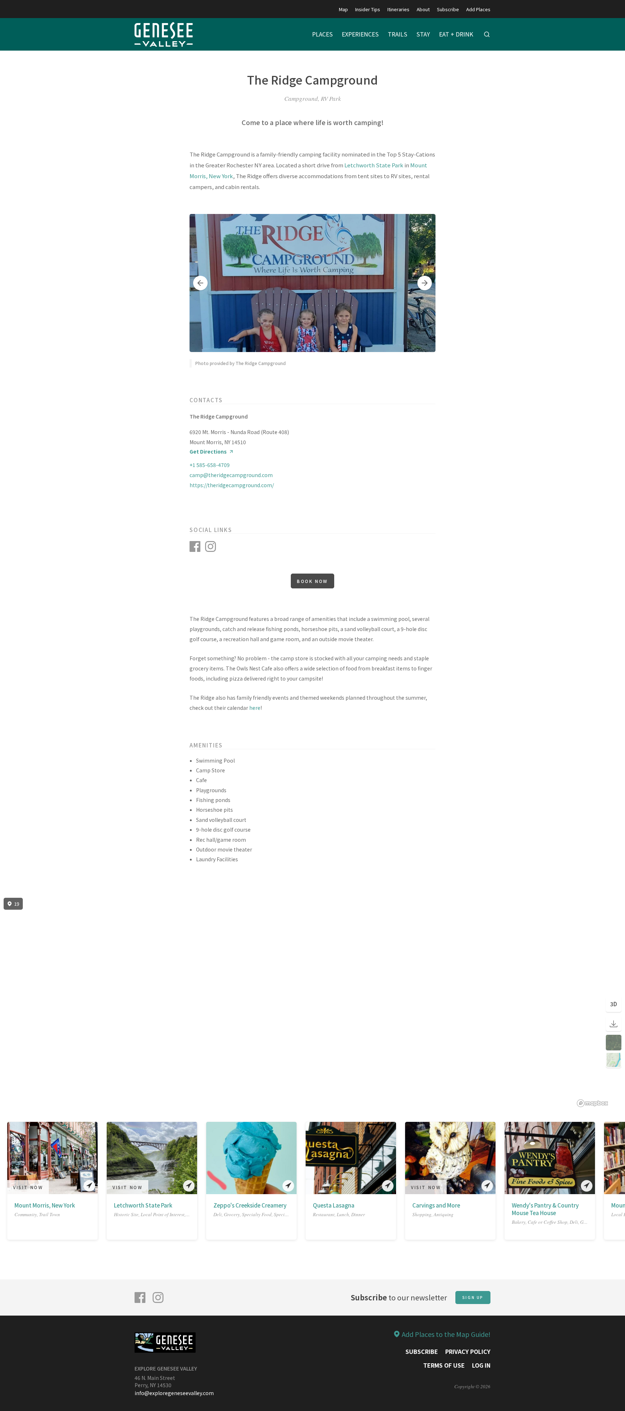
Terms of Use (444, 1365)
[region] (312, 1002)
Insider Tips (367, 9)
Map (343, 9)
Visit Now (28, 1187)
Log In (481, 1365)
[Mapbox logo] (592, 1103)
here (254, 707)
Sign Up (473, 1297)
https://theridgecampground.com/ (232, 485)
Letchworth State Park (373, 165)
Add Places (478, 9)
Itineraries (398, 9)
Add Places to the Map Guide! (446, 1334)
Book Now (312, 581)
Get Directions (208, 451)
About (423, 9)
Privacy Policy (467, 1351)
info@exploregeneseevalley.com (174, 1393)
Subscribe (448, 9)
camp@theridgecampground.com (231, 475)
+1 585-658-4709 (210, 464)
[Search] (486, 34)
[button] (200, 283)
